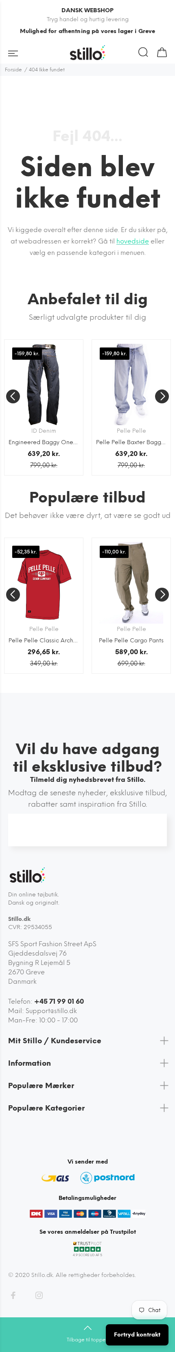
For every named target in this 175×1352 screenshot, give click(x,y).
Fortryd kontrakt (137, 1334)
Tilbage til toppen (88, 1340)
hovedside (132, 241)
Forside (13, 70)
